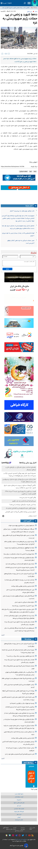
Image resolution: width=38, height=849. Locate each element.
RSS (31, 829)
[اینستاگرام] (19, 835)
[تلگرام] (15, 835)
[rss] (32, 835)
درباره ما (23, 827)
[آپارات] (12, 835)
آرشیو (3, 635)
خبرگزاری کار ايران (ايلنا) (21, 839)
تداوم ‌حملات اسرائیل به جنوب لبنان (24, 602)
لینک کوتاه (34, 167)
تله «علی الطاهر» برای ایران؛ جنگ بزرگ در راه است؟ (20, 656)
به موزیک (19, 800)
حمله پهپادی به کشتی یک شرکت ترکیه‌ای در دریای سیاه (19, 554)
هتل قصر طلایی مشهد (19, 803)
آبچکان (19, 817)
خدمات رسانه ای (19, 831)
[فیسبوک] (25, 835)
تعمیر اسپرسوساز (19, 820)
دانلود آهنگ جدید (19, 794)
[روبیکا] (6, 835)
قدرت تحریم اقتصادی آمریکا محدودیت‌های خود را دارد (19, 754)
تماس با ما (32, 827)
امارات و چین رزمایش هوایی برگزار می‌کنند (22, 586)
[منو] (29, 3)
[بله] (9, 835)
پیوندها (23, 829)
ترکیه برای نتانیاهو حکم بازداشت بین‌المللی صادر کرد (20, 564)
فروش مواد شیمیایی (19, 808)
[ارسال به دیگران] (9, 54)
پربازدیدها (28, 639)
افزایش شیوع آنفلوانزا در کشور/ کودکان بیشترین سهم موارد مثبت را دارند (15, 8)
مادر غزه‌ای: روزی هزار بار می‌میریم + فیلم (22, 211)
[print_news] (2, 54)
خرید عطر (19, 814)
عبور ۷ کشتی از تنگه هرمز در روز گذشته (23, 606)
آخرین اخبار (27, 521)
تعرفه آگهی (6, 827)
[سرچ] (25, 3)
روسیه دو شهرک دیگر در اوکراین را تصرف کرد (22, 703)
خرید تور (19, 805)
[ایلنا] (35, 3)
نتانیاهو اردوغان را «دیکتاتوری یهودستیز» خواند (21, 525)
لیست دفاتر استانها (11, 829)
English (10, 3)
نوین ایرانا (34, 789)
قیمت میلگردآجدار (19, 797)
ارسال (7, 269)
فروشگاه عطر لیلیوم (19, 811)
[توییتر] (22, 835)
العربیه (5, 3)
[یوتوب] (29, 835)
